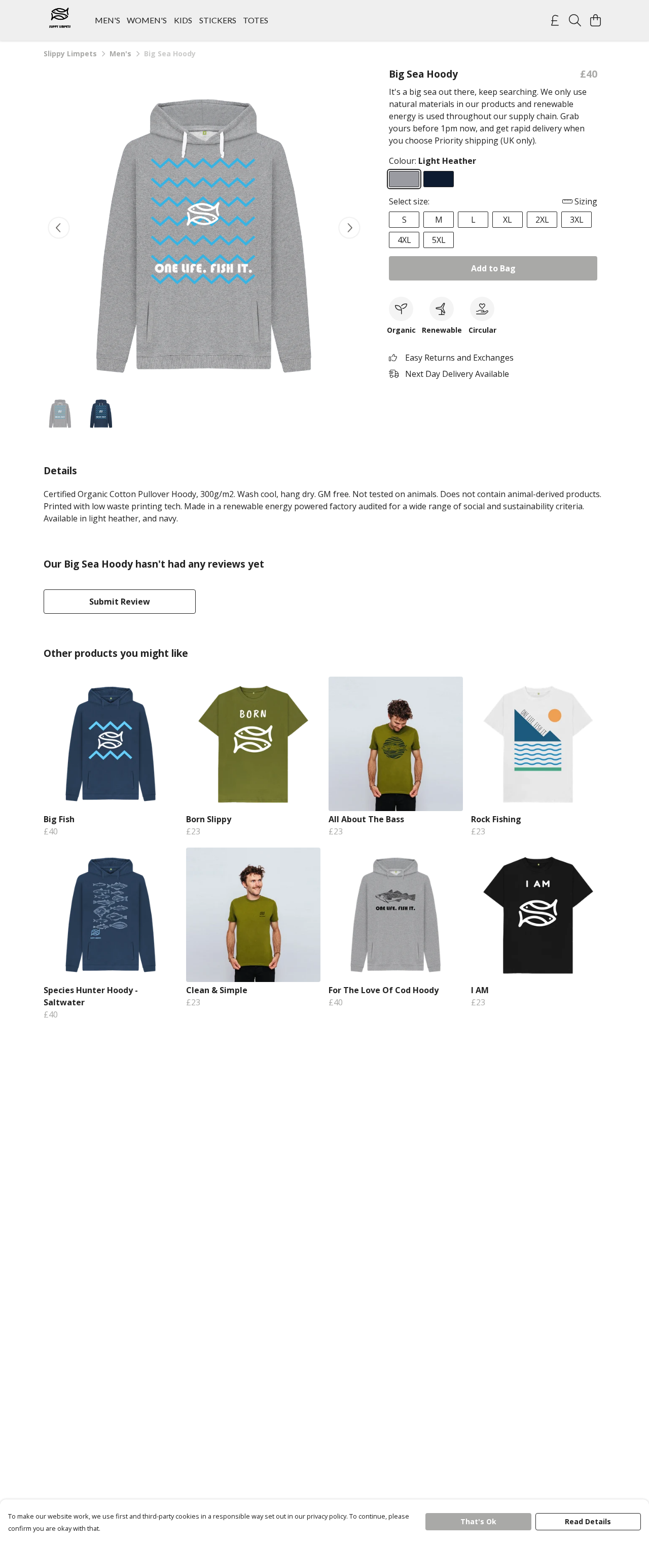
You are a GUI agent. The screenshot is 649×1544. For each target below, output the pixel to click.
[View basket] (595, 20)
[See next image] (349, 228)
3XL (577, 219)
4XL (404, 239)
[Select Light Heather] (404, 179)
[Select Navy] (438, 179)
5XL (439, 239)
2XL (542, 219)
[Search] (575, 20)
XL (507, 219)
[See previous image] (59, 228)
